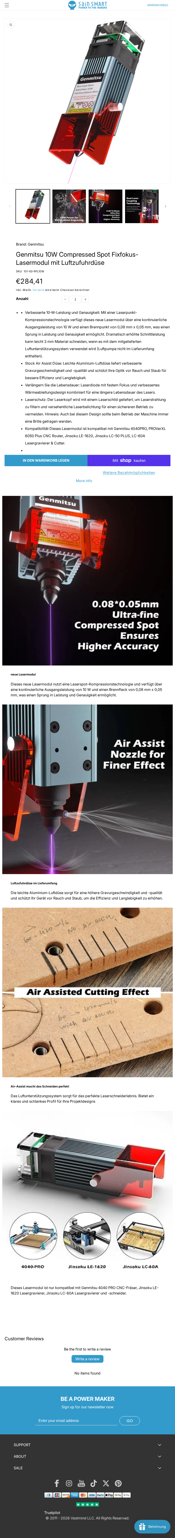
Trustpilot (52, 1512)
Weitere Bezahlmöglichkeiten (129, 472)
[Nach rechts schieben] (165, 206)
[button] (7, 5)
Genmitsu (36, 244)
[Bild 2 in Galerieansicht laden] (69, 206)
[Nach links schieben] (10, 206)
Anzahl (22, 298)
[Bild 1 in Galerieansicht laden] (33, 206)
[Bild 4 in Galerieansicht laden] (142, 206)
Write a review (87, 1359)
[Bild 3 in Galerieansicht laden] (105, 206)
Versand (38, 290)
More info (84, 480)
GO (129, 1421)
